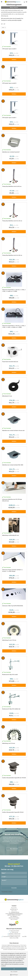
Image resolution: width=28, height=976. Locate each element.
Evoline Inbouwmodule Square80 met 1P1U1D (14, 777)
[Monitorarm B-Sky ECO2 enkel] (14, 664)
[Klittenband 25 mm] (14, 386)
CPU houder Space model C (9, 117)
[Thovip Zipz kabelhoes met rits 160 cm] (14, 245)
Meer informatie (14, 849)
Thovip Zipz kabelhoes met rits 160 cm (12, 255)
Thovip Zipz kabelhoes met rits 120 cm (12, 221)
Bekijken (14, 59)
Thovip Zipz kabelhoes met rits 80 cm (11, 186)
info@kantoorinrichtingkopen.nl (15, 913)
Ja (14, 968)
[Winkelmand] (26, 2)
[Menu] (1, 2)
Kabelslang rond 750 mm (8, 743)
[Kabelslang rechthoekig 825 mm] (14, 525)
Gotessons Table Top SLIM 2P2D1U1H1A (12, 605)
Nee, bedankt (14, 971)
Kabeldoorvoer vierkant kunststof (10, 152)
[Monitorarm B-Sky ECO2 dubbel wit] (14, 699)
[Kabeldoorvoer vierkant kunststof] (14, 142)
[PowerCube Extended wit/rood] (14, 351)
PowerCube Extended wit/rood (10, 361)
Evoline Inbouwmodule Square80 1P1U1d (12, 812)
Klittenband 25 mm (7, 396)
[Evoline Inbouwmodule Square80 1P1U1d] (14, 802)
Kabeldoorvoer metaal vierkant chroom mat (13, 430)
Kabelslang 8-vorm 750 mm (9, 640)
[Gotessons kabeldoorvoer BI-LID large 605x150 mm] (14, 488)
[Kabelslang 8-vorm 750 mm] (14, 630)
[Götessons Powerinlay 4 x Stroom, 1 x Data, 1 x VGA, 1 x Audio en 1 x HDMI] (14, 279)
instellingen (15, 974)
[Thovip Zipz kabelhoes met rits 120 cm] (14, 210)
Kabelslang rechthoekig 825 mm (10, 535)
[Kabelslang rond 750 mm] (14, 733)
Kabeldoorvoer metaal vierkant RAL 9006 (12, 465)
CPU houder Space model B (9, 83)
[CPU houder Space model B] (14, 73)
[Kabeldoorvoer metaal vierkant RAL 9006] (14, 455)
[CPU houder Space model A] (14, 38)
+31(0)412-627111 (15, 912)
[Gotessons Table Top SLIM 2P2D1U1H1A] (14, 594)
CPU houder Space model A (9, 49)
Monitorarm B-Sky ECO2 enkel (10, 674)
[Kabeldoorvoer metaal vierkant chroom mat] (14, 420)
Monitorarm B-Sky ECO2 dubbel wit (11, 709)
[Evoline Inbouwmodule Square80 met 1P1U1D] (14, 767)
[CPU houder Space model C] (14, 107)
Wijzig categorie (14, 7)
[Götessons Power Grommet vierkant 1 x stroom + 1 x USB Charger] (14, 559)
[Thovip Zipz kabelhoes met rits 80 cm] (14, 176)
